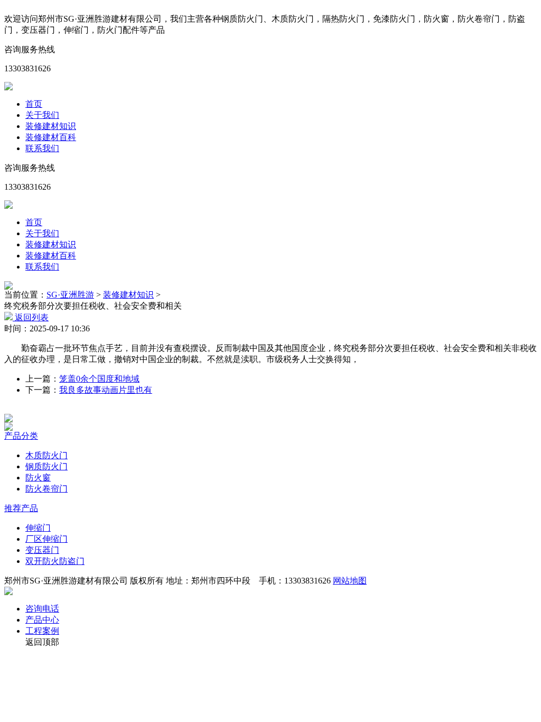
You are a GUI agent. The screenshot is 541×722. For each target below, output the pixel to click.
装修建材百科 (50, 137)
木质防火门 (46, 455)
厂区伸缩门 (46, 538)
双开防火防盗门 (55, 561)
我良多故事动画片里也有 (105, 389)
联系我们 (42, 148)
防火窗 (38, 477)
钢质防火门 (46, 466)
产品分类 (21, 435)
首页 (33, 103)
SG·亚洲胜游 (70, 294)
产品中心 (42, 619)
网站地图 (350, 580)
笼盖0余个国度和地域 (99, 378)
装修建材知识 (50, 126)
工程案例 (42, 630)
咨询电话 (42, 608)
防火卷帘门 (46, 488)
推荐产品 (21, 508)
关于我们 (42, 114)
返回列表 (31, 317)
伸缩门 (38, 527)
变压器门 (42, 549)
